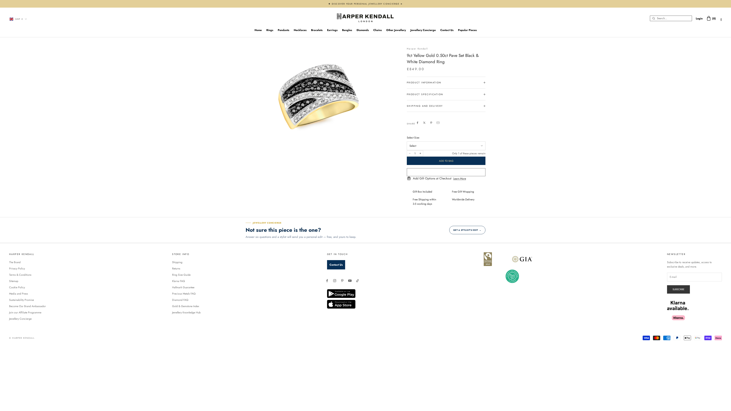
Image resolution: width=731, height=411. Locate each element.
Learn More (459, 178)
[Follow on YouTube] (350, 281)
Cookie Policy (17, 287)
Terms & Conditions (20, 275)
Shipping (177, 262)
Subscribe (678, 289)
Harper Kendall (417, 48)
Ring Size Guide (181, 275)
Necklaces (300, 30)
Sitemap (13, 281)
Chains (377, 30)
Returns (176, 268)
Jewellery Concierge (423, 30)
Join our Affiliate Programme (25, 312)
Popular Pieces (467, 30)
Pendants (283, 30)
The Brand (15, 262)
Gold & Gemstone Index (185, 306)
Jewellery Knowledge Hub (186, 312)
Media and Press (18, 294)
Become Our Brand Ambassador (27, 306)
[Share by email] (438, 122)
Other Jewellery (396, 30)
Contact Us (446, 30)
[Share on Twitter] (424, 122)
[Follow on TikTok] (357, 281)
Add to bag (446, 161)
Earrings (332, 30)
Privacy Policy (17, 268)
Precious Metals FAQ (184, 294)
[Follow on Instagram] (335, 281)
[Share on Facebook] (417, 122)
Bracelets (316, 30)
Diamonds (363, 30)
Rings (269, 30)
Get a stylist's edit (467, 230)
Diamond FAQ (180, 300)
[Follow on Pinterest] (342, 281)
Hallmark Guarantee (183, 287)
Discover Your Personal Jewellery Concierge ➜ (367, 3)
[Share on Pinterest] (431, 122)
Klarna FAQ (178, 281)
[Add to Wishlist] (446, 172)
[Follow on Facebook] (327, 281)
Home (258, 30)
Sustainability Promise (21, 300)
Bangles (347, 30)
